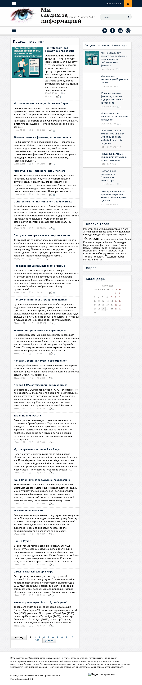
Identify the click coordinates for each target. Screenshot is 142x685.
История (91, 238)
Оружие (123, 245)
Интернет (121, 234)
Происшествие (118, 248)
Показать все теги (93, 259)
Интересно (109, 234)
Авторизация (113, 3)
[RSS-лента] (104, 30)
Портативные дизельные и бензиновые (39, 265)
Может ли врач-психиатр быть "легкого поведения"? (114, 116)
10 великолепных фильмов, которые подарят (43, 137)
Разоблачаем (90, 250)
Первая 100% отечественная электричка (40, 385)
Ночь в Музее (22, 541)
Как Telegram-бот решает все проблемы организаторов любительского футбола (114, 59)
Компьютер (89, 242)
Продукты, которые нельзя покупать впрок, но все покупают (114, 156)
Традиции (111, 256)
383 (37, 640)
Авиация (117, 229)
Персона (95, 248)
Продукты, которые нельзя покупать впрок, (42, 235)
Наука (115, 245)
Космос (109, 242)
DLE (37, 675)
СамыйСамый (90, 253)
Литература (120, 242)
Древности (112, 231)
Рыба (109, 250)
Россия (101, 250)
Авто (125, 229)
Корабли (100, 242)
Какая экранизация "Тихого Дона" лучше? (41, 602)
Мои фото (100, 245)
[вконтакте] (120, 30)
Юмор (121, 256)
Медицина (88, 245)
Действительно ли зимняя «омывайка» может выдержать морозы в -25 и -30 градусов (112, 136)
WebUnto (29, 679)
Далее (49, 640)
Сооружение (106, 253)
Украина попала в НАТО (29, 510)
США (121, 250)
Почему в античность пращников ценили (41, 299)
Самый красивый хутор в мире (33, 571)
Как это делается (109, 239)
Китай (128, 239)
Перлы (86, 248)
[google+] (128, 30)
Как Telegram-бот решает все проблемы (59, 49)
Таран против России (27, 415)
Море (108, 245)
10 (71, 637)
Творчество (121, 253)
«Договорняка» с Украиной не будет (37, 449)
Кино (121, 239)
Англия (87, 231)
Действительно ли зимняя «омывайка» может (44, 201)
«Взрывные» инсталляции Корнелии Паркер (42, 103)
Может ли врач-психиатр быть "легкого (39, 170)
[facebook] (112, 30)
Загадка (97, 234)
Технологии (98, 256)
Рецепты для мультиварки (98, 228)
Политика (105, 248)
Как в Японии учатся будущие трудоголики (42, 480)
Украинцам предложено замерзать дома (40, 330)
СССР (115, 250)
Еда (121, 231)
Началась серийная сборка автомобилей (40, 360)
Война (94, 231)
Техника (87, 256)
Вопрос (102, 231)
